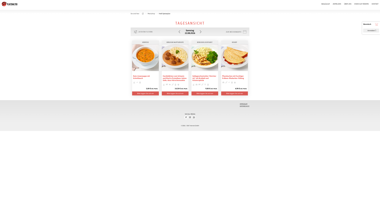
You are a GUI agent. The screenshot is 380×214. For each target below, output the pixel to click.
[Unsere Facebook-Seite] (186, 117)
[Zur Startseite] (9, 4)
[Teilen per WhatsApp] (194, 117)
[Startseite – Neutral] (143, 13)
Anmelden (371, 30)
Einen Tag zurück (179, 31)
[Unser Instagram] (190, 117)
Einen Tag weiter (200, 31)
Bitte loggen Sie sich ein (145, 93)
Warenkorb (367, 24)
